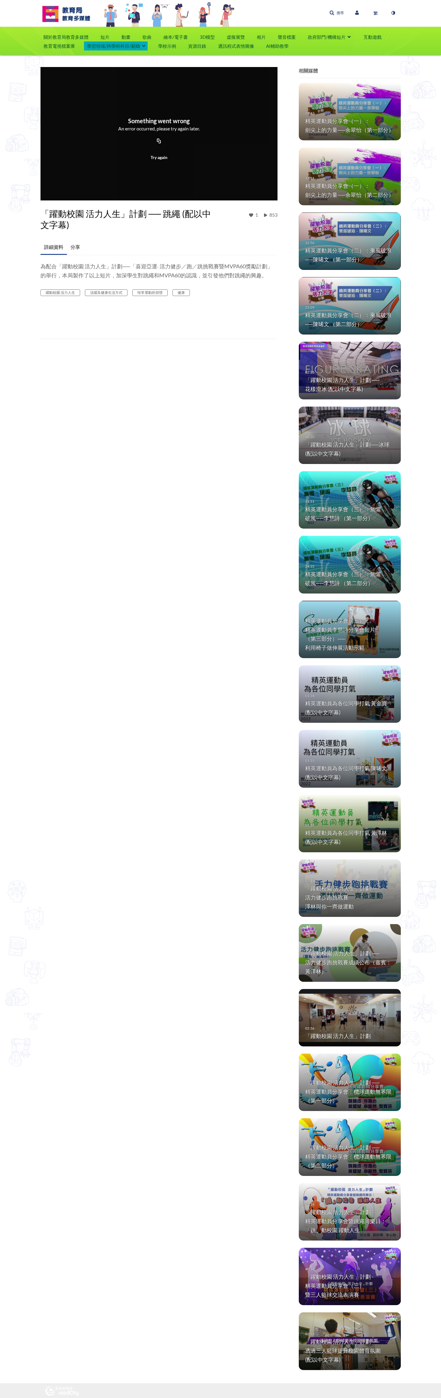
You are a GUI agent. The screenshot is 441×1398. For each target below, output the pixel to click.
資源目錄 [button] (197, 46)
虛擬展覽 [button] (236, 37)
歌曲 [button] (147, 37)
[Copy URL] (159, 141)
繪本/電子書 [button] (176, 37)
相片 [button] (261, 37)
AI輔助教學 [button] (277, 46)
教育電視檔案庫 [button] (59, 46)
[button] (337, 13)
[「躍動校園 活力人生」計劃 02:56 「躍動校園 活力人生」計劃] (350, 1017)
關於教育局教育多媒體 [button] (66, 37)
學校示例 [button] (167, 46)
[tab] (53, 247)
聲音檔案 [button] (287, 37)
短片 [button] (105, 37)
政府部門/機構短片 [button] (327, 37)
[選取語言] (375, 13)
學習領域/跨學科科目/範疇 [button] (113, 46)
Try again (159, 157)
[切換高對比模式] (393, 13)
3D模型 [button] (207, 37)
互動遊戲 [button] (373, 37)
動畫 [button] (126, 37)
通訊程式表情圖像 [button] (236, 46)
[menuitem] (69, 36)
